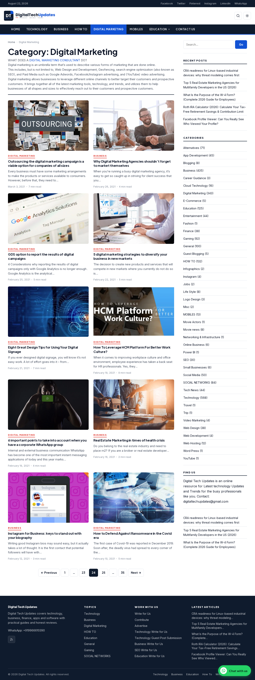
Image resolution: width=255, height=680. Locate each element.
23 (83, 572)
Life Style (189, 291)
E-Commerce (192, 200)
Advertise (141, 625)
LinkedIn (225, 3)
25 (103, 572)
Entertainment (192, 216)
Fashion (188, 223)
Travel (187, 405)
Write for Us (143, 613)
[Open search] (238, 16)
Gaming (188, 238)
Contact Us (185, 29)
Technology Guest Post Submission (158, 638)
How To (81, 29)
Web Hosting (192, 443)
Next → (136, 572)
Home (15, 29)
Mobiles (136, 29)
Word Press (191, 450)
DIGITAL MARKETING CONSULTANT (54, 60)
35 (123, 572)
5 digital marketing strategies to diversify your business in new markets (130, 256)
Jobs (186, 284)
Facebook (167, 3)
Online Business (194, 344)
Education (158, 29)
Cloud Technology (195, 185)
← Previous (49, 572)
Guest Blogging (193, 253)
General (188, 246)
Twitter (181, 3)
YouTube (189, 458)
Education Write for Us (150, 656)
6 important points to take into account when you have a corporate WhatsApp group (47, 442)
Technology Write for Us (151, 631)
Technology (36, 29)
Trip (185, 412)
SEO (186, 359)
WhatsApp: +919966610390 (26, 630)
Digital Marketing (108, 29)
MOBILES (189, 314)
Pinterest (194, 3)
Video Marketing (194, 420)
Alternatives (191, 147)
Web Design (191, 428)
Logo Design (191, 299)
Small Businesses (195, 367)
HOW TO (189, 261)
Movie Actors (192, 322)
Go (241, 44)
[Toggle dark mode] (247, 16)
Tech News (191, 390)
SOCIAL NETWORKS (196, 382)
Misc (186, 307)
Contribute (142, 619)
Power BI (189, 352)
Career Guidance (194, 178)
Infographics (191, 269)
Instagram (210, 3)
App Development (195, 155)
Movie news (191, 329)
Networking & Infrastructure (201, 337)
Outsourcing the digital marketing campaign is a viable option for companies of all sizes (46, 163)
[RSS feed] (11, 639)
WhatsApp (240, 3)
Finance (188, 231)
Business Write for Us (149, 644)
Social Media (191, 375)
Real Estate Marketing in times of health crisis (129, 440)
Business (61, 29)
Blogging (189, 163)
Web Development (196, 435)
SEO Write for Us (146, 650)
